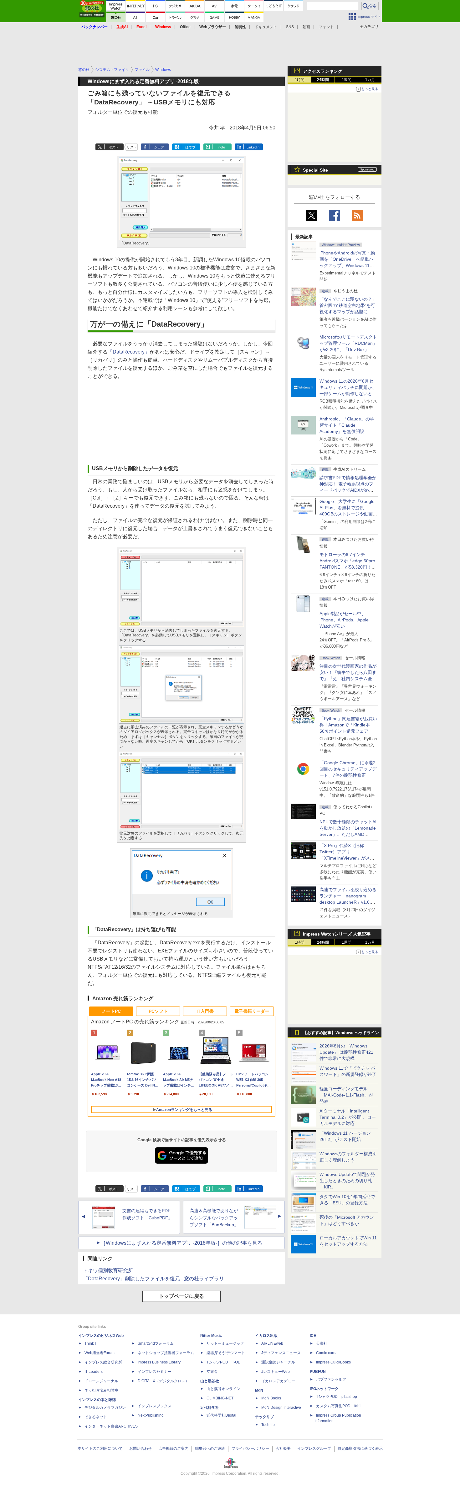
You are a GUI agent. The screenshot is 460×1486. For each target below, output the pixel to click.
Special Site (315, 170)
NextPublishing (151, 1415)
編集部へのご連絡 (210, 1448)
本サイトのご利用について (100, 1448)
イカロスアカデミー (278, 1381)
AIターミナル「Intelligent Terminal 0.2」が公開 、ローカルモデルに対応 (347, 1117)
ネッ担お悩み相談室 (101, 1390)
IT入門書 (205, 1011)
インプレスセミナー (154, 1371)
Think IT (91, 1343)
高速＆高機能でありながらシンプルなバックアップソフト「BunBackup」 (214, 1217)
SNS (290, 27)
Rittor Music (211, 1335)
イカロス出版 (266, 1335)
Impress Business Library (159, 1362)
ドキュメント (266, 27)
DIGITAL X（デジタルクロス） (163, 1381)
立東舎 (212, 1371)
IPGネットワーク (324, 1389)
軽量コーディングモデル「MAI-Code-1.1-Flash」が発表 (346, 1095)
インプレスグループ (314, 1448)
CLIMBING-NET (220, 1398)
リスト (132, 147)
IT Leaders (93, 1371)
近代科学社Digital (221, 1415)
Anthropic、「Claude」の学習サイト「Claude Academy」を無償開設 (346, 425)
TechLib (268, 1425)
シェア (159, 147)
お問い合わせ (140, 1448)
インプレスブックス (154, 1406)
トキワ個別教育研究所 (108, 1270)
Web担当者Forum (99, 1353)
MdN (259, 1390)
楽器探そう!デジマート (226, 1353)
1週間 (346, 80)
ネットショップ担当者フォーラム (166, 1353)
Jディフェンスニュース (281, 1353)
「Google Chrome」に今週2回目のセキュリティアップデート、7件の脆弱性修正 (347, 769)
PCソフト (158, 1011)
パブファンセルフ (331, 1379)
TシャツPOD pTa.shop (336, 1396)
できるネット (95, 1417)
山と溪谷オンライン (223, 1389)
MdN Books (271, 1398)
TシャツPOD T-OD (224, 1362)
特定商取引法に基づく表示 (360, 1448)
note (221, 147)
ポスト (114, 147)
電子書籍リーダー (251, 1011)
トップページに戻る (181, 1296)
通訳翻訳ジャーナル (278, 1362)
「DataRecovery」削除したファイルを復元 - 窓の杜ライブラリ (153, 1278)
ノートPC (111, 1011)
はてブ (190, 147)
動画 (306, 27)
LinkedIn (253, 147)
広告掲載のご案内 (173, 1448)
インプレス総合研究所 (103, 1362)
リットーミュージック (225, 1343)
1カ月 (370, 80)
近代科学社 (209, 1407)
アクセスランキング (322, 71)
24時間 (323, 80)
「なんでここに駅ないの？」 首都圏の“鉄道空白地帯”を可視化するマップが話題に (350, 305)
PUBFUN (318, 1371)
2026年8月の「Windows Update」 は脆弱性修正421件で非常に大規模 (346, 1052)
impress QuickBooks (333, 1362)
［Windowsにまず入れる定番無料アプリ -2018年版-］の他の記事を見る (181, 1243)
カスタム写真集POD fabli (338, 1406)
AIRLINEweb (272, 1343)
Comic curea (327, 1353)
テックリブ (264, 1417)
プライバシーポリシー (250, 1448)
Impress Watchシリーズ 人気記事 (337, 933)
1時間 (299, 80)
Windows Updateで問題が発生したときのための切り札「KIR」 (347, 1180)
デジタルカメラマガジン (105, 1407)
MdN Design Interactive (281, 1407)
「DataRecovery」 (129, 351)
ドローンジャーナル (101, 1381)
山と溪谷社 (209, 1381)
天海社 (321, 1343)
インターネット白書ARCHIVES (111, 1426)
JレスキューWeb (275, 1371)
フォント (326, 27)
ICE (313, 1335)
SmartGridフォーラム (156, 1343)
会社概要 (283, 1448)
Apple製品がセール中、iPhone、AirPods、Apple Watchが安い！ (344, 620)
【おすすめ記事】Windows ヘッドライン (341, 1033)
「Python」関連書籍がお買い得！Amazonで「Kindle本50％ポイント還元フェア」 (348, 725)
